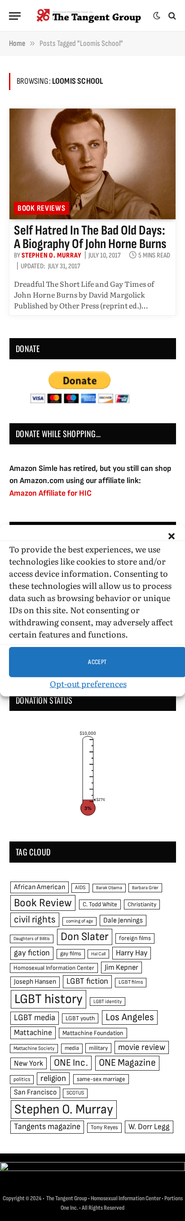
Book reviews (42, 208)
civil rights (35, 919)
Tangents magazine (47, 1127)
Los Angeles (130, 1017)
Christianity (142, 904)
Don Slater (85, 937)
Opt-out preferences (88, 684)
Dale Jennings (123, 920)
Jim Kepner (121, 967)
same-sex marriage (101, 1079)
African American (39, 887)
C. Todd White (100, 904)
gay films (70, 953)
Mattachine (33, 1032)
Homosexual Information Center (53, 968)
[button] (171, 536)
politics (21, 1079)
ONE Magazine (127, 1063)
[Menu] (15, 16)
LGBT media (34, 1018)
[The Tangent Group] (89, 16)
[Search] (171, 16)
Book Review (43, 902)
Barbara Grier (145, 888)
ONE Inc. (71, 1063)
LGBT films (131, 982)
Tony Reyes (104, 1127)
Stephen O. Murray (63, 1109)
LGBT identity (107, 1001)
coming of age (79, 921)
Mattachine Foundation (92, 1033)
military (98, 1048)
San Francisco (35, 1092)
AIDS (80, 887)
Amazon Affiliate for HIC (50, 493)
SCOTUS (75, 1093)
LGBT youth (80, 1018)
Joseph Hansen (35, 981)
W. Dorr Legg (149, 1126)
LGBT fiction (87, 981)
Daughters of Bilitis (31, 938)
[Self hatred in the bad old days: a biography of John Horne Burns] (92, 164)
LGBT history (48, 999)
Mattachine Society (33, 1048)
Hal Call (98, 954)
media (72, 1048)
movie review (141, 1047)
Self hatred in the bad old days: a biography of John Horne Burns (90, 237)
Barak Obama (109, 888)
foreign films (135, 938)
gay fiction (32, 953)
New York (28, 1063)
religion (53, 1078)
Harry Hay (131, 953)
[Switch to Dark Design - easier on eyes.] (157, 16)
